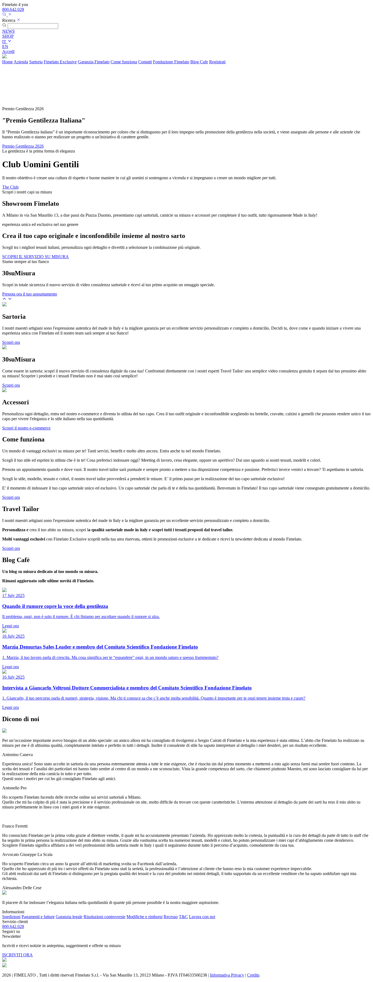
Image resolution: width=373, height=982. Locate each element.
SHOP (8, 36)
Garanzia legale (69, 916)
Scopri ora (11, 342)
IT (4, 41)
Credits (253, 975)
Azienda (21, 61)
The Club (10, 187)
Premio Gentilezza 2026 (23, 146)
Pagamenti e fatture (38, 916)
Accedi (8, 51)
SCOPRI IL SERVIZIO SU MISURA (35, 256)
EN (5, 46)
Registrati (217, 61)
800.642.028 (13, 9)
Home (7, 61)
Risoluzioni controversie (104, 916)
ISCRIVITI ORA (17, 955)
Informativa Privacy (227, 975)
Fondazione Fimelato (171, 61)
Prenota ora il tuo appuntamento (29, 294)
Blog (199, 61)
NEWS (8, 31)
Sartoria (36, 61)
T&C (183, 916)
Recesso (171, 916)
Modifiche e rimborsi (144, 916)
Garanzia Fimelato (93, 61)
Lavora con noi (202, 916)
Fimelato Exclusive (60, 61)
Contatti (145, 61)
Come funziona (124, 61)
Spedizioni (11, 916)
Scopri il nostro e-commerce (26, 428)
